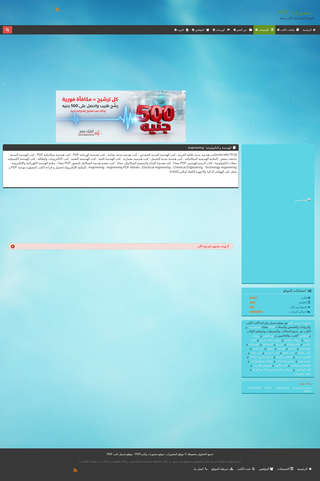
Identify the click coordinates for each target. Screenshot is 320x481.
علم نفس (305, 348)
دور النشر (269, 335)
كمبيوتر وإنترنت (262, 365)
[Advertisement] (121, 65)
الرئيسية (308, 29)
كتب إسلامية (303, 369)
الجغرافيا (268, 344)
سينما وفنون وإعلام (261, 356)
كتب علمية (304, 352)
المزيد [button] (181, 29)
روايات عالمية (292, 339)
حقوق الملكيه (282, 387)
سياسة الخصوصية (302, 387)
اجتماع (292, 348)
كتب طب (256, 352)
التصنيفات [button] (264, 29)
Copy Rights (255, 387)
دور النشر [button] (242, 29)
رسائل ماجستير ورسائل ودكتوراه (272, 369)
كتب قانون (281, 365)
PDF (272, 327)
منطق (270, 348)
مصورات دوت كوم (299, 322)
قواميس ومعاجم (300, 365)
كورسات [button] (221, 29)
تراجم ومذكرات (285, 360)
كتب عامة (288, 352)
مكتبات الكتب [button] (287, 29)
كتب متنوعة (272, 352)
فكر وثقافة (293, 344)
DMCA (308, 391)
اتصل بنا (199, 468)
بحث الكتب (244, 468)
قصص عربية (303, 356)
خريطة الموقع (220, 468)
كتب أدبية (258, 348)
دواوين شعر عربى (270, 339)
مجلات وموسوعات (261, 360)
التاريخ (279, 344)
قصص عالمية (284, 356)
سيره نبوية (304, 360)
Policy (268, 387)
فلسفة (281, 348)
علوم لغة (254, 344)
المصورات (253, 327)
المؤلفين (303, 335)
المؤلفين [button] (200, 29)
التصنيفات (283, 468)
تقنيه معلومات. (302, 373)
